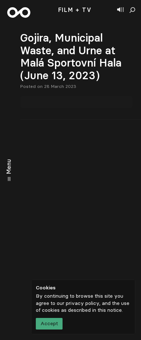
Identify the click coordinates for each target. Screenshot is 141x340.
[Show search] (132, 10)
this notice (110, 310)
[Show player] (120, 10)
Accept (49, 323)
